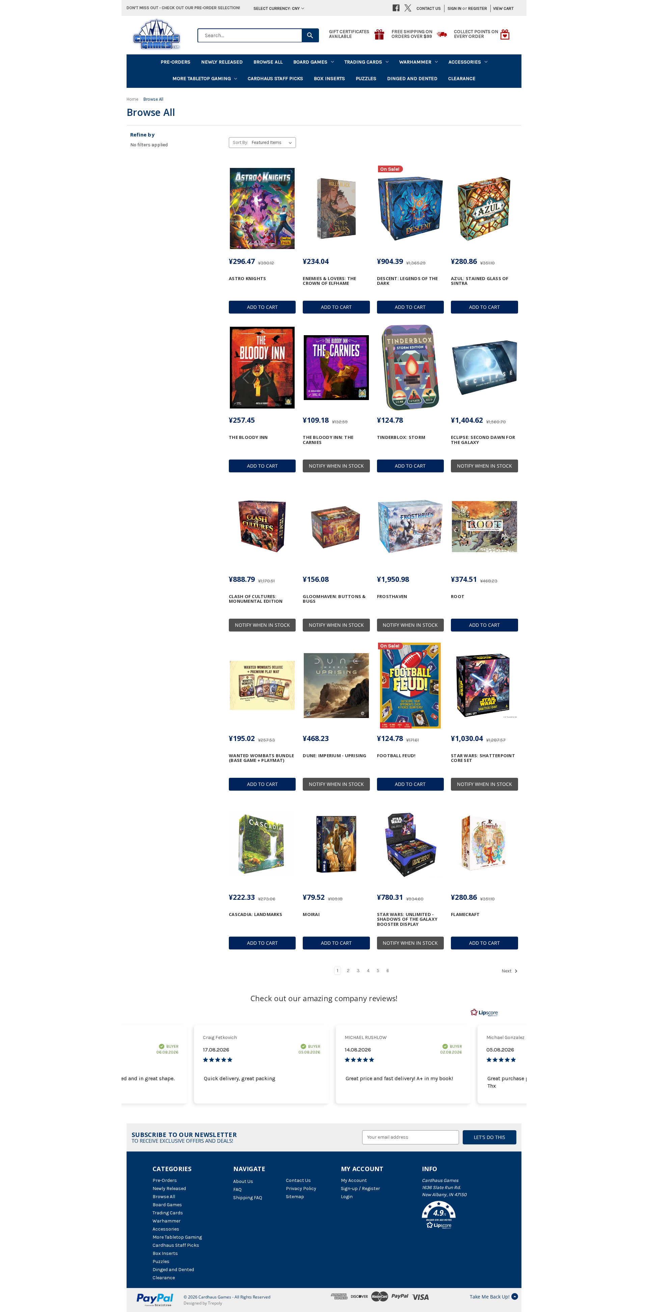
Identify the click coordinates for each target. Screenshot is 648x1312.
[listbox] (273, 143)
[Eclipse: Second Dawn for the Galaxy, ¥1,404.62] (484, 368)
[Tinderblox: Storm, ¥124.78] (410, 368)
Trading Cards (363, 62)
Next (507, 971)
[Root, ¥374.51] (484, 526)
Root (457, 596)
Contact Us (428, 8)
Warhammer (415, 62)
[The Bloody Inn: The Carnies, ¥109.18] (336, 368)
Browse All (267, 62)
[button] (458, 1216)
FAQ (237, 1189)
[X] (407, 7)
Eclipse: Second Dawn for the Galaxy (483, 440)
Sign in (454, 8)
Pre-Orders (175, 62)
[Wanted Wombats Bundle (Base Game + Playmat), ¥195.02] (262, 685)
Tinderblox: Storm (401, 437)
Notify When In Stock (336, 466)
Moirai (311, 914)
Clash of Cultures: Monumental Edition (256, 599)
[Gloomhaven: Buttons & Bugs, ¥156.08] (336, 526)
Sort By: (240, 142)
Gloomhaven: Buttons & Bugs (334, 599)
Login (347, 1196)
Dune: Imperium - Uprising (334, 755)
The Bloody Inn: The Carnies (328, 440)
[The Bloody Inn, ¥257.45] (262, 368)
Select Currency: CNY (276, 8)
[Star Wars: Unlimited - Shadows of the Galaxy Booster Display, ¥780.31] (410, 845)
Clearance (462, 78)
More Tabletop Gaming (201, 78)
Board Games (310, 62)
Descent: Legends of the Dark (407, 281)
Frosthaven (392, 596)
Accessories (465, 62)
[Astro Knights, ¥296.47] (262, 208)
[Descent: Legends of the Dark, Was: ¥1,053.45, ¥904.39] (410, 208)
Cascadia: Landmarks (255, 914)
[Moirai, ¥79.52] (336, 845)
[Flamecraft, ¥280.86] (484, 845)
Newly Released (222, 62)
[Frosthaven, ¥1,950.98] (410, 526)
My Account (354, 1180)
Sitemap (295, 1196)
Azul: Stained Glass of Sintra (480, 281)
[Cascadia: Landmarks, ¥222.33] (262, 845)
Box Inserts (329, 78)
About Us (243, 1181)
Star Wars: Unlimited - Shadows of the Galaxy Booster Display (407, 919)
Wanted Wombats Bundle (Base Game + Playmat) (261, 758)
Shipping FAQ (247, 1197)
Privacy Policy (301, 1188)
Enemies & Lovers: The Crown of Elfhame (329, 281)
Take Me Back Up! (490, 1296)
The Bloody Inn (248, 437)
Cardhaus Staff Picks (275, 78)
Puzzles (366, 78)
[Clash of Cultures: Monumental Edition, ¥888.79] (262, 526)
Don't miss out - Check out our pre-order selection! (183, 7)
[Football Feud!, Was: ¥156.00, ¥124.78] (410, 685)
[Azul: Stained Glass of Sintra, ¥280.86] (484, 208)
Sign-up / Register (360, 1188)
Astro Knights (247, 278)
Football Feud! (396, 755)
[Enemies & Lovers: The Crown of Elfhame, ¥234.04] (336, 208)
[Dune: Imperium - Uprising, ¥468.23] (336, 685)
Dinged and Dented (412, 78)
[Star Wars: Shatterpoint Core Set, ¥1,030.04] (484, 685)
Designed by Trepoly (203, 1303)
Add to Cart (262, 307)
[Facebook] (396, 7)
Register (477, 8)
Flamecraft (465, 914)
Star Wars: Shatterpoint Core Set (483, 758)
